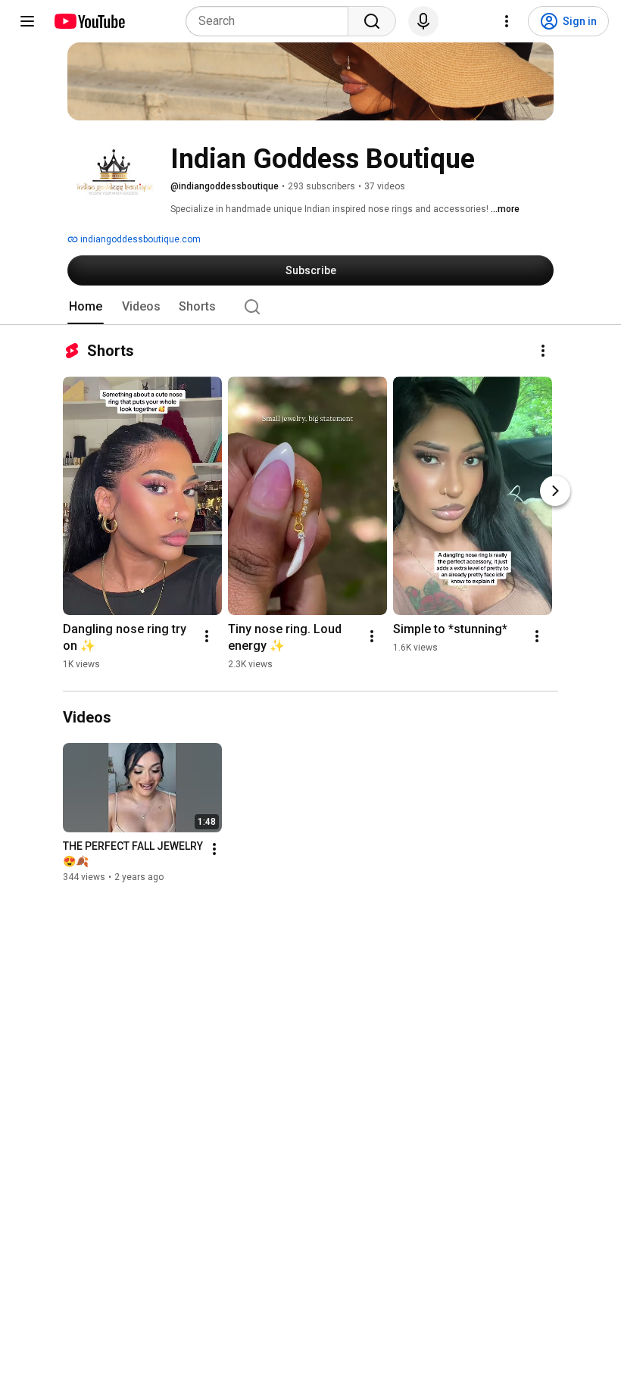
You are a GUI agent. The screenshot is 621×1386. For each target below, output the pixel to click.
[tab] (85, 307)
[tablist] (310, 307)
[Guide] (27, 21)
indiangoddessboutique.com (139, 239)
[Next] (555, 491)
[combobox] (271, 21)
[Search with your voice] (423, 21)
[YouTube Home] (89, 21)
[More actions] (543, 351)
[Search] (372, 21)
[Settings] (507, 21)
